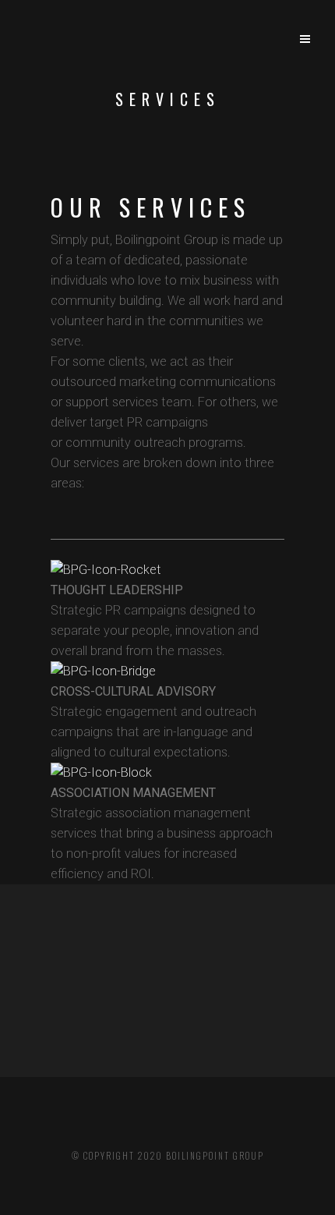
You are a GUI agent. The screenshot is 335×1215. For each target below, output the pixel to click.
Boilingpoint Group (215, 1155)
